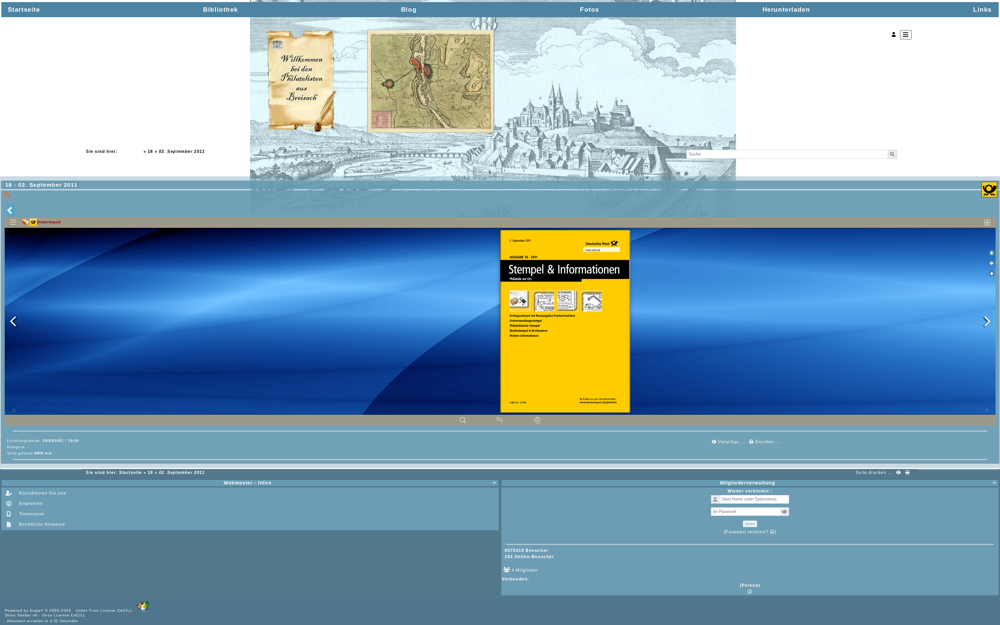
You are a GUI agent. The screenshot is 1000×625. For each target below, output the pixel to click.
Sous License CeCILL (64, 615)
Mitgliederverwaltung (858, 482)
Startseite (130, 151)
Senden (750, 523)
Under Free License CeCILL (105, 610)
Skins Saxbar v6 (21, 615)
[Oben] (992, 253)
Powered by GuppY (25, 610)
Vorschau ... (731, 442)
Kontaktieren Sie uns (42, 493)
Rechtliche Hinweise (41, 524)
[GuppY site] (142, 610)
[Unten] (992, 273)
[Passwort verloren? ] (750, 532)
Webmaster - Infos (360, 482)
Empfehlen (30, 503)
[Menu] (906, 34)
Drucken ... (767, 442)
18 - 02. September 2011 (41, 185)
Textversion (31, 514)
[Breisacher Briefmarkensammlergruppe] (380, 82)
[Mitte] (992, 263)
